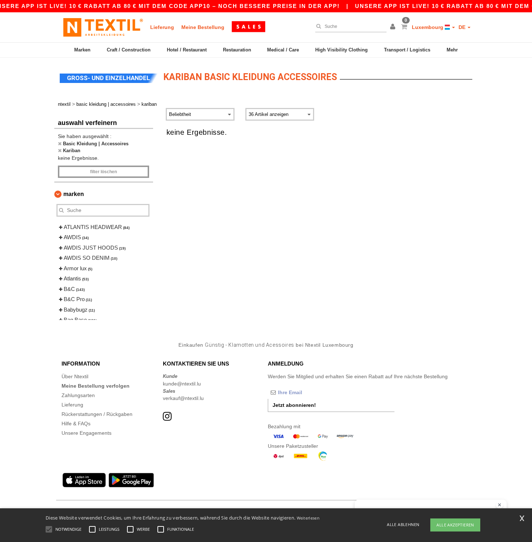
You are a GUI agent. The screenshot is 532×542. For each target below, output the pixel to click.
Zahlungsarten (78, 395)
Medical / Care (283, 50)
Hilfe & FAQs (76, 423)
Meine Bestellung (202, 27)
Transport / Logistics (407, 50)
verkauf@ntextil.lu (183, 398)
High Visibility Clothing (341, 50)
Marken (82, 50)
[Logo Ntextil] (103, 27)
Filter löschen (103, 171)
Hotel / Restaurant (187, 50)
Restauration (237, 50)
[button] (393, 27)
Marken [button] (73, 194)
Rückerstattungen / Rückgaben (97, 414)
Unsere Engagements (86, 433)
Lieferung (162, 27)
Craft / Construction (129, 50)
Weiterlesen (308, 518)
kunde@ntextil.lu (182, 384)
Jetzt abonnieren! (294, 405)
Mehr (452, 50)
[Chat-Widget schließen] (499, 505)
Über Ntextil (75, 376)
